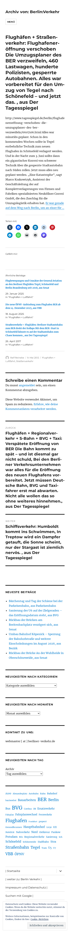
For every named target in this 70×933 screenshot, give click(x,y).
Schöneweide (29, 842)
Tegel (35, 847)
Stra (53, 841)
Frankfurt (33, 821)
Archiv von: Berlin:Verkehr (32, 11)
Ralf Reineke (17, 357)
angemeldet (27, 385)
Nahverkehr (23, 832)
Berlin (53, 800)
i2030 (49, 827)
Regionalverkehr (34, 836)
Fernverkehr (45, 814)
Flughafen (16, 820)
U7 (54, 848)
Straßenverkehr (24, 361)
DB (34, 809)
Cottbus (28, 808)
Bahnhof (52, 793)
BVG (17, 808)
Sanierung (51, 836)
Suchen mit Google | (19, 895)
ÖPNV (19, 854)
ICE (55, 827)
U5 (50, 847)
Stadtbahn (43, 841)
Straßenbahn (17, 847)
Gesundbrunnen (13, 827)
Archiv (9, 769)
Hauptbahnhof (34, 827)
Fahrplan (9, 815)
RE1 (21, 837)
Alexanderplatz (20, 793)
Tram (44, 848)
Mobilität (9, 832)
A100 (8, 793)
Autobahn (34, 793)
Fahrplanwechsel (26, 814)
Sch (60, 837)
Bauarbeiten (27, 800)
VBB (9, 854)
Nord (34, 832)
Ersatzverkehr (46, 808)
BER (42, 799)
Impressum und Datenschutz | (26, 887)
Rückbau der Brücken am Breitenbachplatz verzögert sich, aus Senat (33, 624)
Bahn (43, 793)
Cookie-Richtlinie (40, 919)
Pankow (55, 832)
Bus (7, 808)
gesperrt (43, 821)
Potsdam (11, 836)
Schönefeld (13, 841)
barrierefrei (10, 800)
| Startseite (12, 871)
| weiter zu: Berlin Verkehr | (23, 879)
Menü (11, 21)
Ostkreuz (44, 832)
